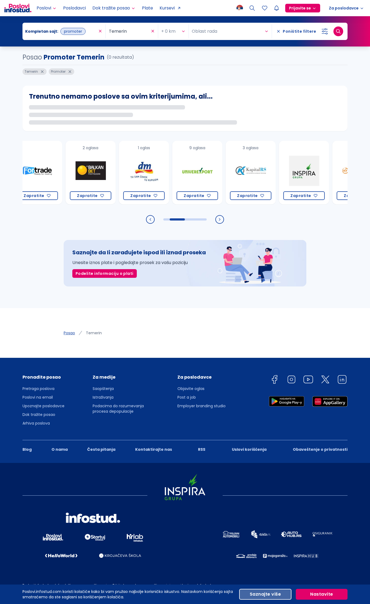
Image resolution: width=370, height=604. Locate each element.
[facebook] (274, 380)
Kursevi (167, 8)
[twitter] (325, 380)
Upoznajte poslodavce (43, 406)
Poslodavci (74, 8)
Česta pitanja (101, 449)
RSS (201, 449)
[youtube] (308, 380)
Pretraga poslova (38, 388)
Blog (27, 449)
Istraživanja (103, 397)
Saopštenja (103, 388)
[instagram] (291, 380)
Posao (69, 333)
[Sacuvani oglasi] (265, 8)
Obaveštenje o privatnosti (320, 449)
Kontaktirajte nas (153, 449)
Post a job (186, 397)
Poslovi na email (37, 397)
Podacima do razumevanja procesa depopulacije (118, 408)
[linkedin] (342, 380)
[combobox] (61, 31)
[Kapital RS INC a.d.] (241, 172)
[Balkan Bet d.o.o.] (81, 172)
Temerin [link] (94, 333)
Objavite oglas (191, 388)
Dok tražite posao (38, 414)
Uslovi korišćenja (249, 449)
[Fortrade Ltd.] (28, 172)
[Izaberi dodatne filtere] (324, 31)
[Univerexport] (188, 172)
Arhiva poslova (36, 423)
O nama (59, 449)
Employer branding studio (201, 406)
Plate (147, 8)
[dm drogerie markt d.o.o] (134, 172)
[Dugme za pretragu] (338, 31)
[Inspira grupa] (295, 172)
